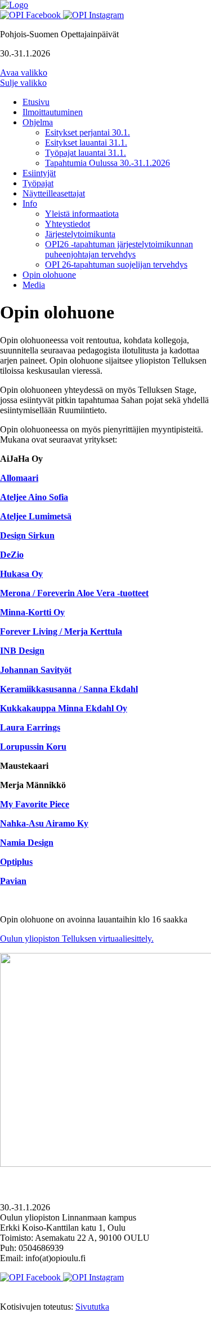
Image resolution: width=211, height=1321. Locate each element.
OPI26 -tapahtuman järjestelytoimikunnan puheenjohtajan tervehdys (119, 249)
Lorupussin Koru (33, 746)
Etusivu (36, 102)
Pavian (13, 881)
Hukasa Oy (21, 574)
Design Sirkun (27, 535)
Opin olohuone (49, 274)
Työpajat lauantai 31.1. (85, 153)
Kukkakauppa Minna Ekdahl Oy (63, 708)
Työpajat (38, 183)
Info (30, 203)
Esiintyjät (39, 173)
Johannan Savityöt (35, 670)
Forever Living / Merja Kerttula (61, 631)
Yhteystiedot (67, 224)
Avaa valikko (23, 72)
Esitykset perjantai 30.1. (87, 132)
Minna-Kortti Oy (32, 612)
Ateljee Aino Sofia (34, 497)
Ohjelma (38, 122)
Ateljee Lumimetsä (35, 516)
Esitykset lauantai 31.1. (86, 142)
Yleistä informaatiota (82, 213)
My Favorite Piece (34, 804)
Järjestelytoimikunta (80, 234)
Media (34, 285)
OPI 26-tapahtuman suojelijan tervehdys (116, 264)
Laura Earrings (30, 727)
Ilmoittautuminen (53, 112)
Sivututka (92, 1306)
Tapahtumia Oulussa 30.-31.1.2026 (107, 163)
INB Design (22, 650)
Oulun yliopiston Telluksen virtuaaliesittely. (77, 938)
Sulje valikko (23, 83)
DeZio (12, 554)
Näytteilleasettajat (54, 193)
